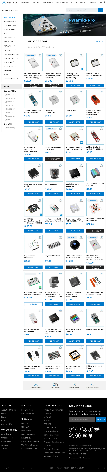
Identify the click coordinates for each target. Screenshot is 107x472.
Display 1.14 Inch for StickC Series (32, 367)
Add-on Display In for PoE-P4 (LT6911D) (32, 112)
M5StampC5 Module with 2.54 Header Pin (74, 148)
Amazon (5, 445)
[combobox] (82, 10)
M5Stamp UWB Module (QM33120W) (94, 74)
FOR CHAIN (8, 66)
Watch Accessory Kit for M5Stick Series (94, 293)
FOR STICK (8, 38)
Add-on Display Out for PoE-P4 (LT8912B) (94, 148)
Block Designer (28, 434)
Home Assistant (51, 431)
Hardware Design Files (54, 453)
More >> (100, 41)
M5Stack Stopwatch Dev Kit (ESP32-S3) (74, 257)
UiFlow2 (25, 427)
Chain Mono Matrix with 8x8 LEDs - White (74, 220)
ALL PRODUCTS (10, 21)
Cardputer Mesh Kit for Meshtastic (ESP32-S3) (33, 293)
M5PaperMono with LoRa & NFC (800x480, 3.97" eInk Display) (33, 76)
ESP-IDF (47, 424)
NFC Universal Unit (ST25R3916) (31, 330)
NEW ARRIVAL (9, 17)
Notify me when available (33, 85)
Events (4, 420)
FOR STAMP (8, 50)
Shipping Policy (66, 468)
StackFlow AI (50, 428)
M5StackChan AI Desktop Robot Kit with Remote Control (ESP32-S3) (53, 295)
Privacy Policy (52, 468)
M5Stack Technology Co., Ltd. (20, 468)
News (4, 413)
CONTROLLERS (10, 25)
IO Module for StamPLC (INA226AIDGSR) (30, 149)
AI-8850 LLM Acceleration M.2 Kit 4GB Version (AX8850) (33, 221)
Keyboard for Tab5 (52, 256)
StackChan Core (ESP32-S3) (72, 185)
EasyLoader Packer (30, 441)
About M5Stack (8, 410)
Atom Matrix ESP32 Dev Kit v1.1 (73, 330)
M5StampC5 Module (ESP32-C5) (53, 148)
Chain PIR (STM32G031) (50, 112)
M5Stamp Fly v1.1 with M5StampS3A (95, 220)
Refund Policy (73, 468)
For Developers (28, 413)
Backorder (33, 304)
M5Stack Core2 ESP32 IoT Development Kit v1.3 (53, 331)
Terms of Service (59, 468)
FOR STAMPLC (9, 58)
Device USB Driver (30, 448)
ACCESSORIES (9, 79)
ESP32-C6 (11, 105)
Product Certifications (54, 442)
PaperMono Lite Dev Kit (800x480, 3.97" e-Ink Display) (53, 76)
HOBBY (7, 75)
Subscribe (100, 419)
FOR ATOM (8, 46)
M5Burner (26, 431)
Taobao (4, 448)
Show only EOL (13, 128)
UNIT (6, 34)
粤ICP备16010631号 (99, 468)
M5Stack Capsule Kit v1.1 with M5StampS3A (54, 220)
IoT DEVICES (8, 71)
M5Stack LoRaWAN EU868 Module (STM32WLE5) (73, 294)
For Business (27, 410)
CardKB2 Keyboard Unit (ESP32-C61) (52, 367)
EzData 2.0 (26, 438)
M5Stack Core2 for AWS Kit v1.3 (73, 367)
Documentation (63, 2)
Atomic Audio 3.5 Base (95, 329)
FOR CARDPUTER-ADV (11, 54)
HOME (5, 10)
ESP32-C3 (10, 113)
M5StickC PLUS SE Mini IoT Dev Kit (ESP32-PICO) (93, 112)
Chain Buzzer (71, 111)
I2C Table (48, 445)
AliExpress (6, 441)
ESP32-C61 (11, 109)
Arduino (47, 420)
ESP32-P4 (11, 98)
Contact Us (6, 424)
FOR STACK (8, 42)
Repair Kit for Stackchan (29, 257)
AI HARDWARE (9, 30)
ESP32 (9, 120)
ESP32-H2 (11, 116)
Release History (51, 456)
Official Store (7, 438)
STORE (14, 10)
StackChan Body (51, 184)
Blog (3, 417)
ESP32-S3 (10, 102)
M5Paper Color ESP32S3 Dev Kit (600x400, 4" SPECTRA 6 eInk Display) (95, 259)
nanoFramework (51, 435)
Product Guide (50, 438)
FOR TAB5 (8, 62)
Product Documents (53, 410)
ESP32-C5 (10, 95)
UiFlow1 (25, 423)
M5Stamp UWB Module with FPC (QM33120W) (72, 76)
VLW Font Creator (29, 445)
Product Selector (51, 449)
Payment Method (81, 468)
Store (35, 2)
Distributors (6, 434)
